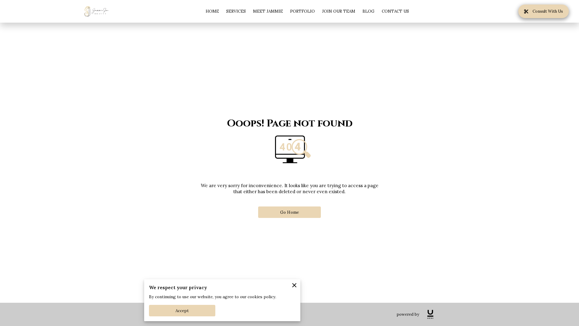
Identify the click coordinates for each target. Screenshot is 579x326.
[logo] (430, 314)
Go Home (289, 212)
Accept (182, 310)
